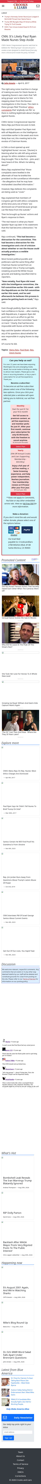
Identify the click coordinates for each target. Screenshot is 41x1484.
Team (20, 1452)
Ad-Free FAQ (28, 503)
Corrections (20, 1476)
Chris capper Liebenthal (11, 1255)
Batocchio (6, 1327)
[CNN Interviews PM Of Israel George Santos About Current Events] (20, 901)
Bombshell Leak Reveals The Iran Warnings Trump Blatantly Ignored (17, 1180)
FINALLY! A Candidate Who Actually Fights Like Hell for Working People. (21, 1401)
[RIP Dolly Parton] (18, 1201)
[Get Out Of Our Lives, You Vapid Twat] (20, 937)
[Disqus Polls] (20, 1010)
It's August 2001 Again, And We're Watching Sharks (16, 1290)
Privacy (20, 1468)
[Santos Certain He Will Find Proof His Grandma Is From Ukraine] (20, 828)
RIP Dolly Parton (12, 1212)
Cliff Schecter (7, 1297)
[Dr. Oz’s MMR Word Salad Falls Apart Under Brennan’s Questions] (18, 1340)
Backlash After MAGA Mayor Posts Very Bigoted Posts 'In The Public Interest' (17, 1246)
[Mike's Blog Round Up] (18, 1311)
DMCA (20, 1472)
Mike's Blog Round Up (15, 1322)
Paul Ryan (24, 349)
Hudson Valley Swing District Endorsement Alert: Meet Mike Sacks (22, 1392)
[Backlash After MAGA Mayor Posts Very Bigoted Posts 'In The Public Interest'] (18, 1230)
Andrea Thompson (9, 1187)
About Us (20, 1456)
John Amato (9, 83)
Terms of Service (29, 979)
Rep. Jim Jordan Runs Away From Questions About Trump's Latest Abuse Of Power (19, 880)
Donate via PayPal (27, 529)
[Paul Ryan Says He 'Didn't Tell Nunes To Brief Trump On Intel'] (20, 792)
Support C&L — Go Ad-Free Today (20, 1)
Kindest (14, 535)
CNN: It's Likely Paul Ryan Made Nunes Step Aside (18, 38)
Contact (20, 1460)
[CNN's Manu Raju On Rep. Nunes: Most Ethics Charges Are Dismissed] (20, 757)
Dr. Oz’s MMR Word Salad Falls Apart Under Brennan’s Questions (17, 1354)
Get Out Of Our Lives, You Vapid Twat (19, 951)
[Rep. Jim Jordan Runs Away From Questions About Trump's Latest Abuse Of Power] (20, 863)
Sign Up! (8, 1438)
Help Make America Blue (17, 1409)
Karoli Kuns (7, 1217)
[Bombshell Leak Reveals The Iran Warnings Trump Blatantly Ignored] (18, 1166)
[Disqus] (20, 1063)
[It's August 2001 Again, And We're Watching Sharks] (18, 1275)
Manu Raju (14, 349)
